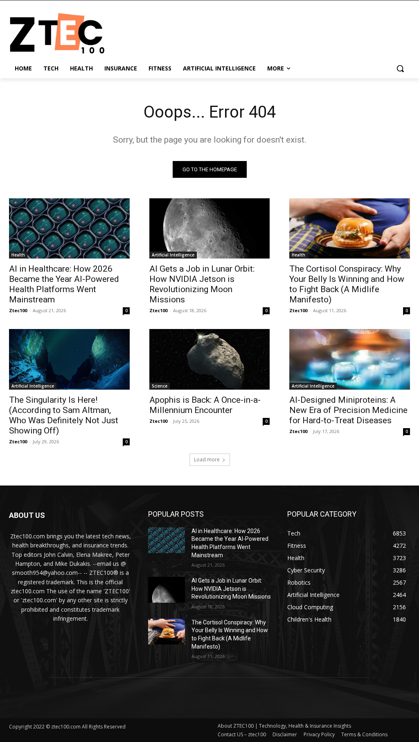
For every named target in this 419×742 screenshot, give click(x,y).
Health (18, 255)
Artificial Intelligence (173, 255)
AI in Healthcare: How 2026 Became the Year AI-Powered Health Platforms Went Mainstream (64, 284)
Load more (207, 459)
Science (159, 386)
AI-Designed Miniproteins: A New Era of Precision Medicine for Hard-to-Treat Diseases (348, 410)
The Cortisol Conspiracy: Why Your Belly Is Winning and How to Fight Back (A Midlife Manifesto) (346, 284)
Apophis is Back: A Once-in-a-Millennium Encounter (205, 405)
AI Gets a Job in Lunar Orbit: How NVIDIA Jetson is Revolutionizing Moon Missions (202, 284)
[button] (400, 68)
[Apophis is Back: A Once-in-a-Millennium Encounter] (209, 359)
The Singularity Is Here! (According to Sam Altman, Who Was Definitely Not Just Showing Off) (63, 415)
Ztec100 (18, 310)
